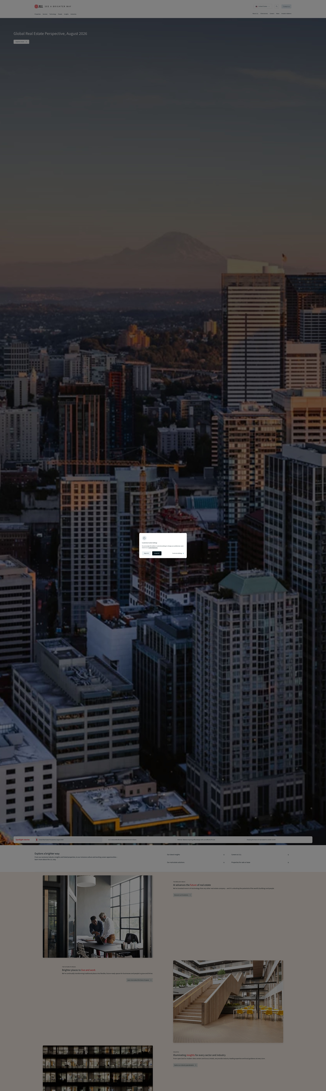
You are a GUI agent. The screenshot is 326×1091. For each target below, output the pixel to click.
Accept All (156, 553)
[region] (163, 545)
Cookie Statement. (153, 548)
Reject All (146, 553)
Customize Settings (178, 553)
